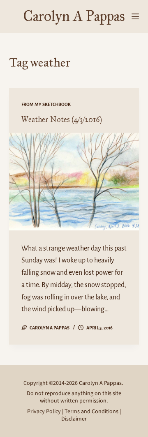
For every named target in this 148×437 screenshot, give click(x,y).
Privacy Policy (44, 411)
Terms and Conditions (91, 411)
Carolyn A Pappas (74, 16)
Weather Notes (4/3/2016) (61, 119)
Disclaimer (74, 419)
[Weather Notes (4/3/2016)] (74, 181)
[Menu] (135, 16)
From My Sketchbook (46, 104)
